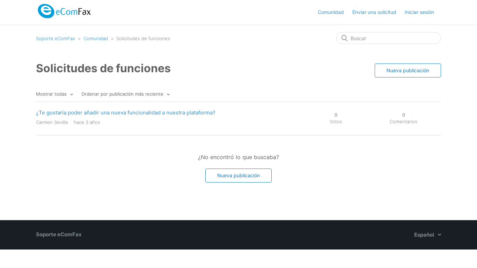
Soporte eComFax (55, 38)
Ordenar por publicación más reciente (123, 94)
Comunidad (331, 12)
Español (424, 234)
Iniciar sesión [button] (419, 12)
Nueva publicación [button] (408, 70)
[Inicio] (64, 19)
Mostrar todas (52, 94)
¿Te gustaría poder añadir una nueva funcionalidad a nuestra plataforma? (125, 112)
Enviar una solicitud (374, 12)
